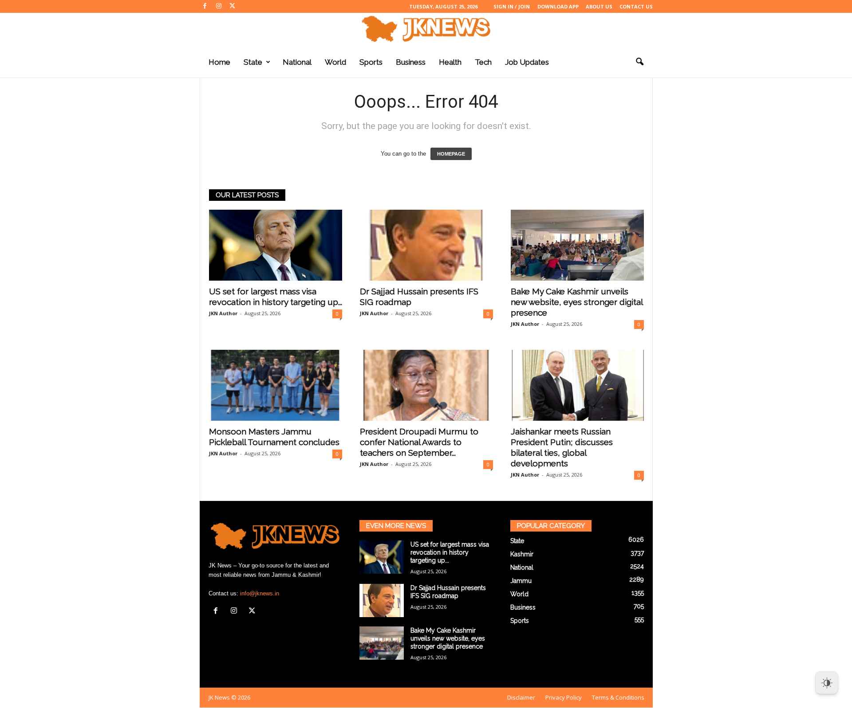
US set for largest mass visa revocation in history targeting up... (449, 552)
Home (219, 62)
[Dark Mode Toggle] (827, 683)
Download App (558, 6)
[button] (639, 62)
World (335, 62)
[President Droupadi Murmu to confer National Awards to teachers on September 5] (426, 385)
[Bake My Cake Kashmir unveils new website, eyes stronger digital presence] (577, 245)
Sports (371, 62)
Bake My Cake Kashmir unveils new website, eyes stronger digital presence (577, 301)
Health (450, 62)
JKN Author (223, 313)
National (297, 62)
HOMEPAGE (451, 153)
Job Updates (527, 62)
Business (411, 62)
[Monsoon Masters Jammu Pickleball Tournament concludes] (275, 385)
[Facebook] (205, 6)
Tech (483, 62)
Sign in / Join (511, 6)
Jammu (521, 580)
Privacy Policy (563, 697)
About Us (599, 6)
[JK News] (426, 29)
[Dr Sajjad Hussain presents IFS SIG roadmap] (426, 245)
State (253, 62)
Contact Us (636, 6)
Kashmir (521, 554)
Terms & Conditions (618, 697)
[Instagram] (218, 6)
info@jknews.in (259, 593)
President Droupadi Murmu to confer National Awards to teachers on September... (419, 442)
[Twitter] (232, 6)
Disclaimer (521, 697)
